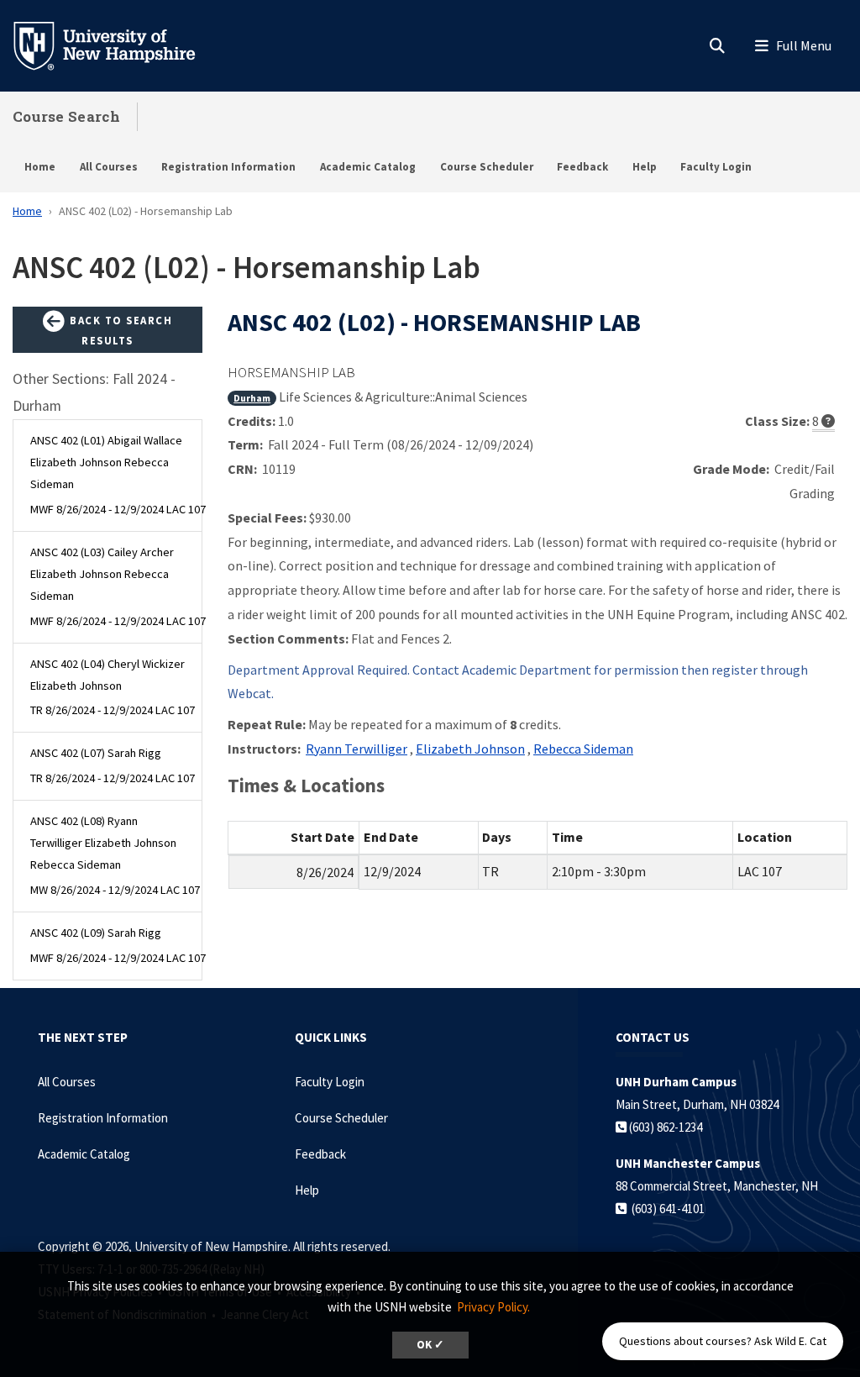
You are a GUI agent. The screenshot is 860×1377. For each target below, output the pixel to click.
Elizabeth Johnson (470, 748)
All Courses (109, 167)
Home (39, 167)
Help (644, 167)
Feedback (582, 167)
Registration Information (228, 167)
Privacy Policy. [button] (493, 1307)
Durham (251, 398)
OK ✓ (430, 1345)
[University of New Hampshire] (118, 44)
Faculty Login (716, 167)
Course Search (66, 116)
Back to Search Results (119, 330)
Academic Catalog (368, 167)
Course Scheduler (486, 167)
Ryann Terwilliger (356, 748)
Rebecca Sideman (583, 748)
